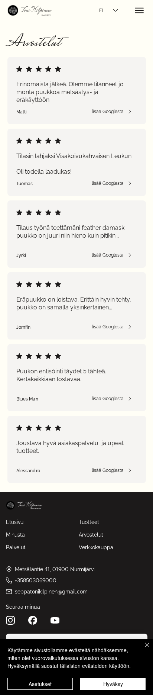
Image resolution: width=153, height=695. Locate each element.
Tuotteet (89, 522)
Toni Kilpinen (36, 10)
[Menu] (140, 10)
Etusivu (14, 522)
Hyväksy (113, 684)
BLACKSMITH (46, 15)
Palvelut (16, 547)
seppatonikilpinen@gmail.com (51, 592)
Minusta (15, 535)
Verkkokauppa (96, 547)
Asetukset (40, 684)
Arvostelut (91, 535)
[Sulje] (143, 649)
